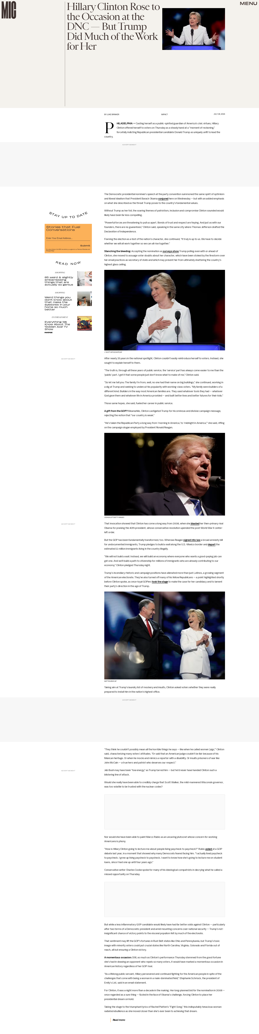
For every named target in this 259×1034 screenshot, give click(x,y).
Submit (85, 245)
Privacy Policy (50, 251)
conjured (163, 198)
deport (211, 544)
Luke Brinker (113, 114)
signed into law (191, 540)
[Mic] (9, 10)
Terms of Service (82, 249)
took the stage (160, 581)
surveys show (171, 251)
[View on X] (164, 812)
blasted (194, 523)
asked (208, 849)
